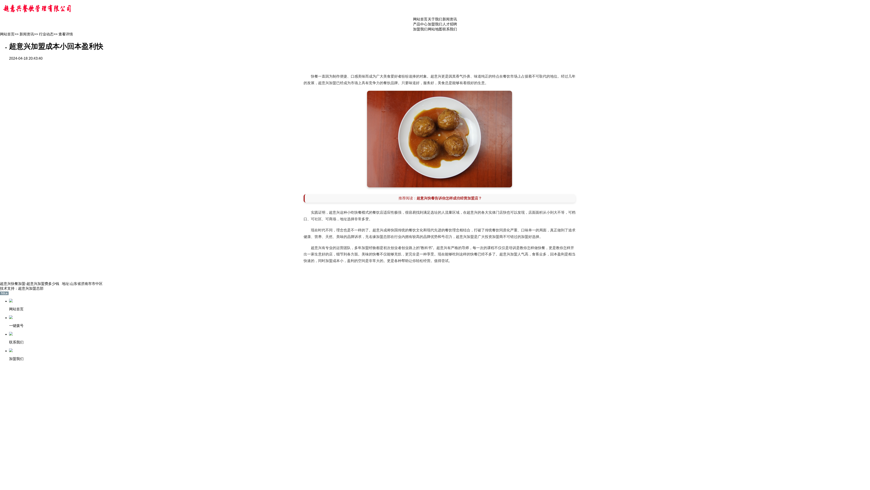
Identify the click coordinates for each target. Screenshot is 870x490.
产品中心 (420, 24)
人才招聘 (449, 24)
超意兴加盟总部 (31, 288)
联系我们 (449, 29)
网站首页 (420, 19)
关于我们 (435, 19)
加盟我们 (435, 24)
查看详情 (65, 34)
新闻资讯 (449, 19)
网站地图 (435, 29)
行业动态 (46, 34)
